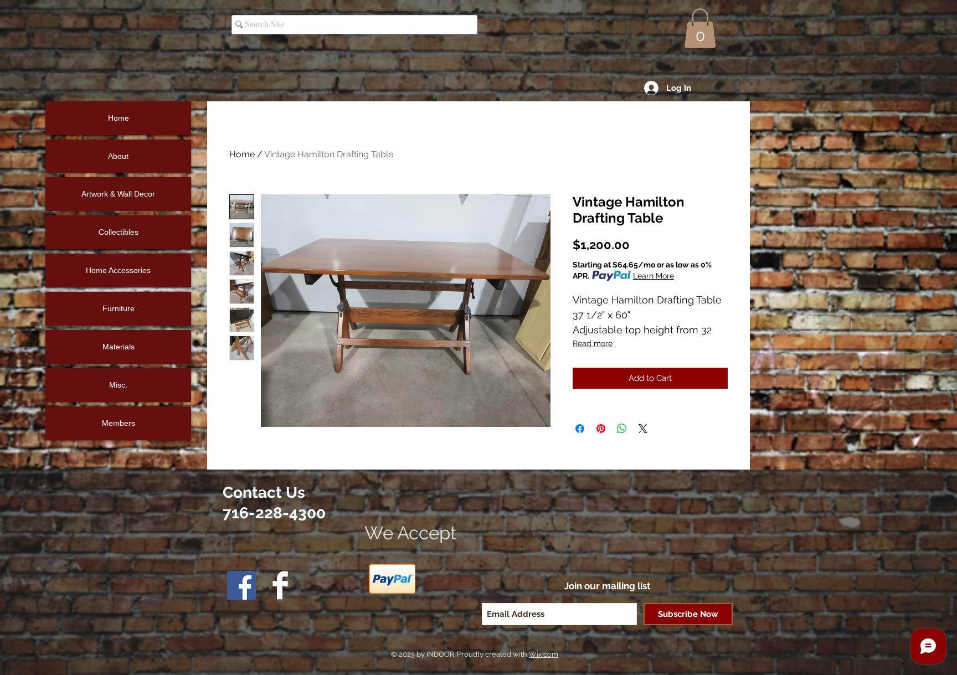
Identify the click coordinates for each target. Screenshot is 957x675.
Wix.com (543, 654)
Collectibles (118, 232)
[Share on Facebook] (579, 428)
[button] (700, 28)
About (118, 156)
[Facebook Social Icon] (241, 585)
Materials (118, 346)
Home (242, 154)
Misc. (118, 384)
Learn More (653, 275)
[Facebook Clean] (280, 585)
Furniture (118, 308)
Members (118, 423)
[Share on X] (643, 428)
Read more (593, 343)
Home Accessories (118, 270)
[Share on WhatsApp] (622, 428)
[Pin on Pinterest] (601, 428)
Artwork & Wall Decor (118, 193)
